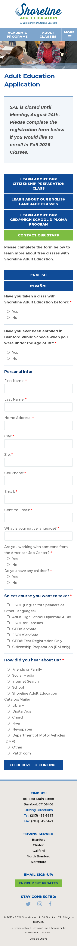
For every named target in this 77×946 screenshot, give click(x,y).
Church (18, 717)
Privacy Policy (20, 928)
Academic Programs (17, 35)
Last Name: (15, 399)
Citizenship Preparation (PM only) (41, 647)
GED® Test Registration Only (37, 641)
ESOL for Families (27, 623)
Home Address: (19, 418)
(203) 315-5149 (42, 821)
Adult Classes (48, 35)
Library (18, 705)
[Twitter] (28, 905)
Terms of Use (40, 928)
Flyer (16, 723)
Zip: (8, 455)
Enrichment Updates (38, 883)
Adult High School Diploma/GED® (41, 617)
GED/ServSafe (24, 629)
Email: (10, 492)
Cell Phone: (15, 473)
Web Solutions (38, 938)
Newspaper (22, 729)
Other (17, 747)
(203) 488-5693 (41, 815)
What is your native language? (31, 528)
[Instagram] (39, 905)
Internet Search (25, 681)
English (38, 275)
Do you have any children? (28, 571)
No (14, 318)
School (18, 687)
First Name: (15, 381)
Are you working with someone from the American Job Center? (36, 550)
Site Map (46, 932)
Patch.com (21, 753)
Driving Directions (38, 810)
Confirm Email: (18, 510)
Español (38, 286)
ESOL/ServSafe (25, 635)
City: (9, 436)
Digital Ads (21, 711)
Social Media (23, 675)
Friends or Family (27, 669)
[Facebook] (50, 905)
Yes (15, 312)
